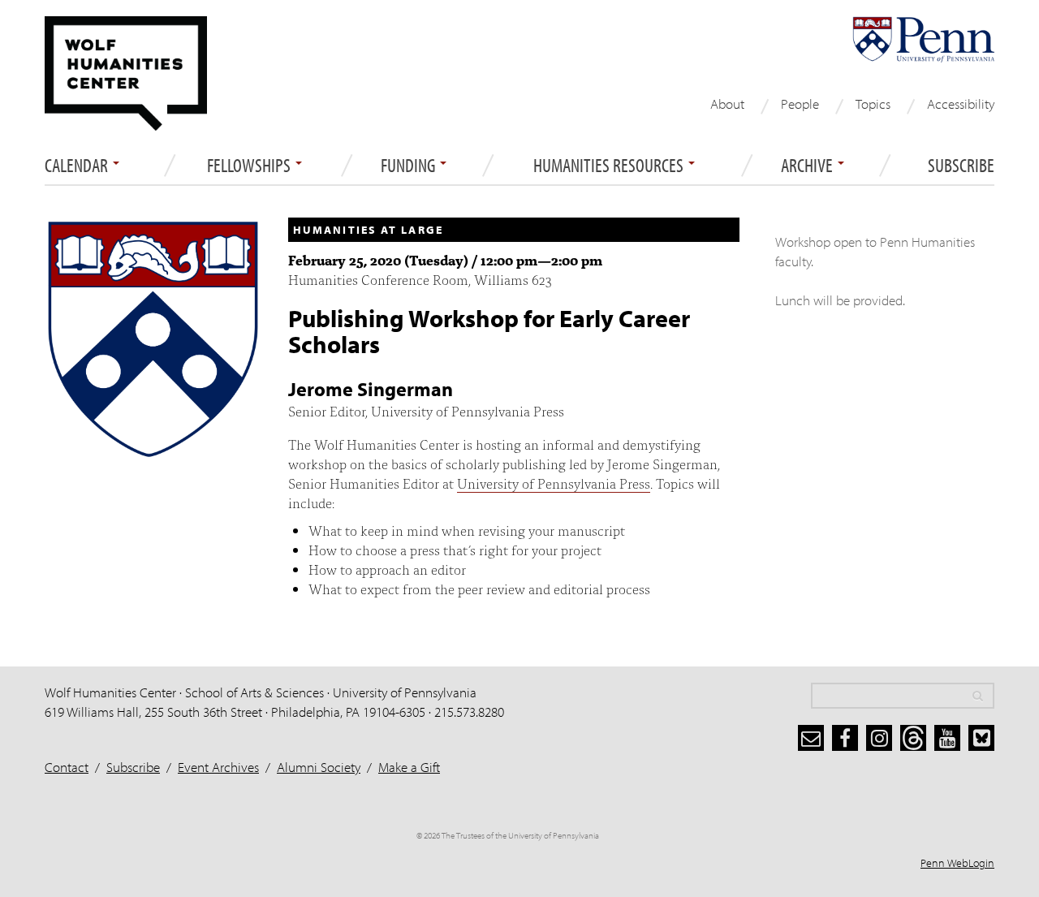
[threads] (913, 738)
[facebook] (845, 738)
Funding (409, 165)
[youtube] (947, 738)
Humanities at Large (368, 229)
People (800, 103)
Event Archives (218, 766)
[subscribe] (811, 738)
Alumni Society (318, 766)
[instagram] (879, 738)
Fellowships (250, 165)
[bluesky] (981, 738)
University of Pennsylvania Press (553, 482)
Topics (873, 103)
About (727, 103)
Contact (66, 766)
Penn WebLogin (957, 863)
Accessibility (960, 103)
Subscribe (961, 165)
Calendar (78, 165)
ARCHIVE (808, 165)
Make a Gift (409, 766)
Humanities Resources (610, 165)
